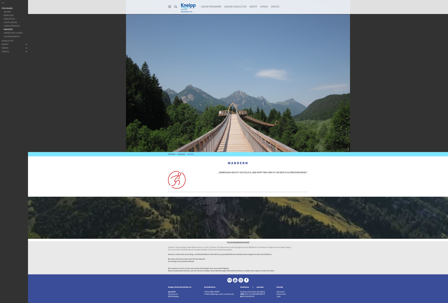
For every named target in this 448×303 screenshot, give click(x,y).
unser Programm (211, 6)
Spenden (260, 287)
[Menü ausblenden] (3, 3)
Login (278, 296)
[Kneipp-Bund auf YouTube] (235, 280)
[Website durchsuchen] (175, 7)
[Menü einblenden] (170, 7)
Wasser (7, 12)
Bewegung (9, 15)
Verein (264, 6)
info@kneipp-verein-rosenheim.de (221, 294)
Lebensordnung (12, 26)
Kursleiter (7, 41)
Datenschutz (281, 294)
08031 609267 (215, 292)
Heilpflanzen (10, 22)
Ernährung (9, 19)
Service (275, 6)
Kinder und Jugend (13, 33)
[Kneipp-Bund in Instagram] (240, 280)
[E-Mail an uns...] (229, 280)
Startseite (171, 154)
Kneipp (253, 6)
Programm (181, 154)
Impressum (280, 292)
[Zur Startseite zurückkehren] (188, 4)
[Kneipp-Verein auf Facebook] (246, 280)
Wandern (8, 29)
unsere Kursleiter (235, 6)
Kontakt (279, 287)
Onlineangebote (12, 36)
